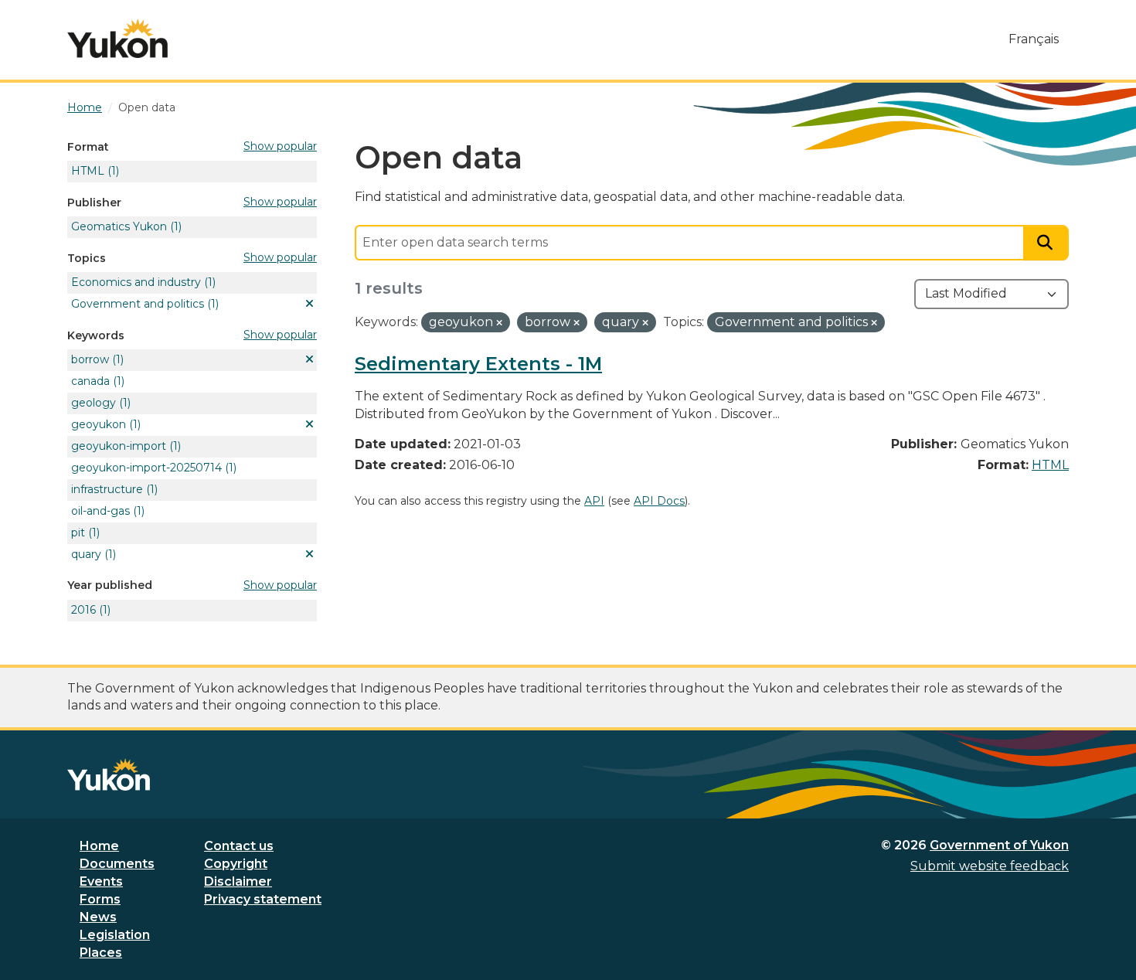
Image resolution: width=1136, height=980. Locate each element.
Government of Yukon (999, 845)
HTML (1050, 465)
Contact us (239, 846)
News (98, 917)
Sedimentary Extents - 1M (478, 363)
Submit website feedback (989, 866)
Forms (100, 899)
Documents (117, 863)
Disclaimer (238, 881)
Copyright (235, 863)
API (594, 501)
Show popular (280, 146)
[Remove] (499, 323)
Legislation (115, 934)
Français (1033, 39)
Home (99, 846)
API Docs (659, 501)
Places (101, 952)
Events (101, 881)
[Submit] (1046, 243)
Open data (146, 107)
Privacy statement (262, 899)
